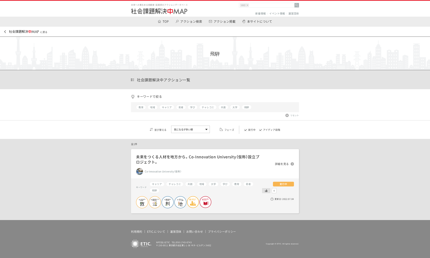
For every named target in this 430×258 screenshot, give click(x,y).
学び (225, 184)
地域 (201, 184)
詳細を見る (282, 163)
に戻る (44, 32)
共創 (190, 184)
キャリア (157, 184)
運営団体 (293, 13)
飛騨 (154, 190)
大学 (213, 184)
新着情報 (260, 13)
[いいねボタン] (266, 190)
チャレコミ (175, 184)
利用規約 (136, 231)
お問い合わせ (194, 231)
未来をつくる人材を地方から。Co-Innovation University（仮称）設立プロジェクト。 (198, 159)
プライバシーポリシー (222, 231)
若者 (248, 184)
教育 (236, 184)
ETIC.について (156, 231)
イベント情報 (277, 13)
